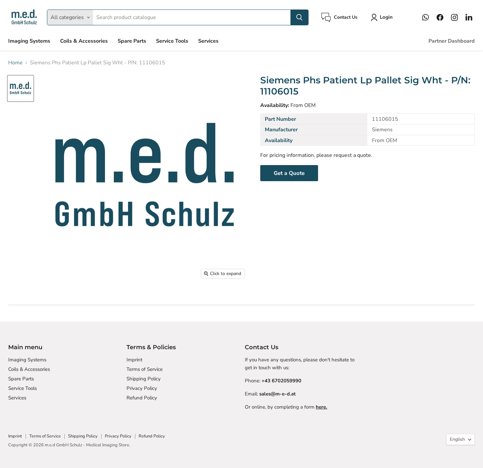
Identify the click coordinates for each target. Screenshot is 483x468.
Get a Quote (289, 173)
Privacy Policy (141, 388)
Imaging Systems (29, 41)
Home (15, 63)
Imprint (134, 359)
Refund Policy (141, 397)
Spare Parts (132, 41)
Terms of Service (144, 369)
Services (208, 41)
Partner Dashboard (451, 41)
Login (386, 17)
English (457, 439)
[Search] (299, 17)
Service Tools (172, 41)
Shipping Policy (143, 378)
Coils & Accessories (84, 41)
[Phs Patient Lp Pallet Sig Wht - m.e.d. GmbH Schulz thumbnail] (21, 88)
